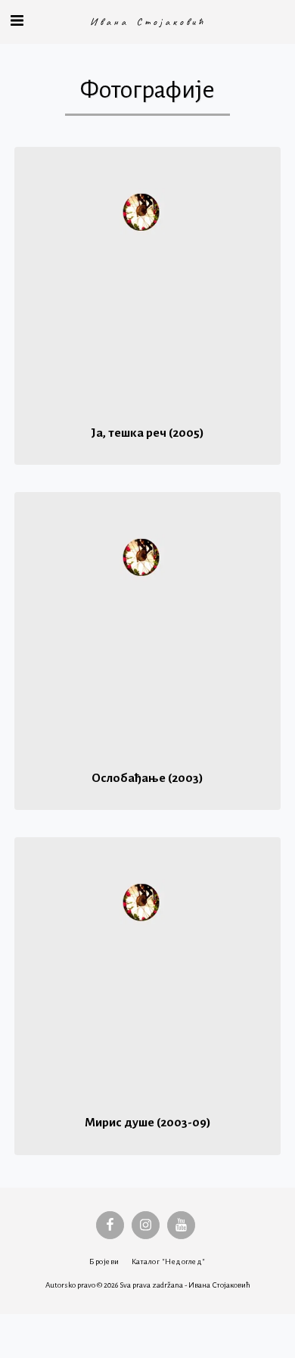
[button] (17, 21)
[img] (147, 280)
